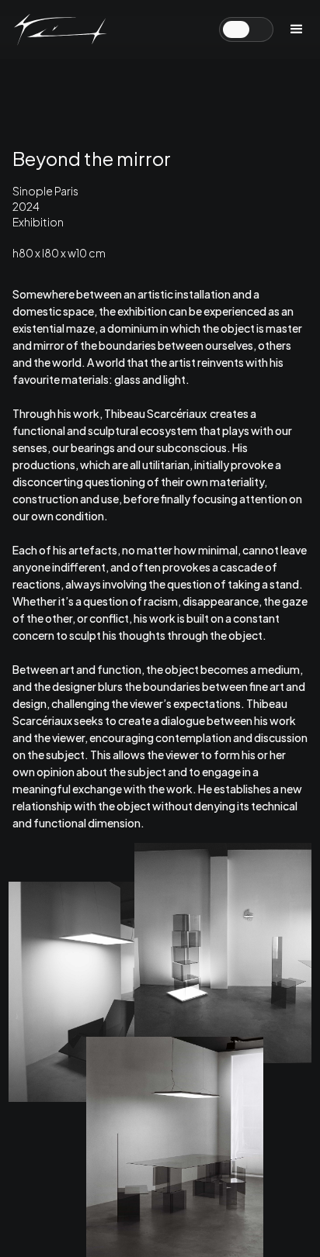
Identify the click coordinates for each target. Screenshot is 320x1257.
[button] (296, 29)
